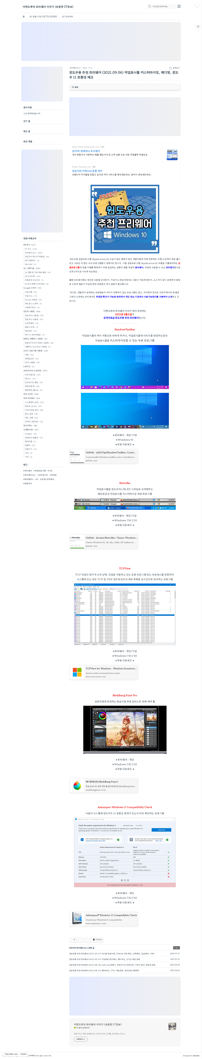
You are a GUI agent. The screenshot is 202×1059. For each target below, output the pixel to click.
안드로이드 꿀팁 (34, 382)
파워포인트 (32, 358)
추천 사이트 (31, 394)
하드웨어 (31, 330)
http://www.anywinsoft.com (86, 147)
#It (36, 479)
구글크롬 (31, 292)
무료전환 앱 (32, 386)
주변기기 (31, 449)
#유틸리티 (27, 483)
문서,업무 (31, 413)
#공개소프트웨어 (47, 479)
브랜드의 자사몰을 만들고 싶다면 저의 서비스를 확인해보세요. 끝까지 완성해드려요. (112, 174)
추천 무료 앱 (33, 374)
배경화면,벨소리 (33, 390)
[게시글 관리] (88, 939)
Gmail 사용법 (33, 299)
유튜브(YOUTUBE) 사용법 (39, 342)
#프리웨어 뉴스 (29, 474)
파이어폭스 (30, 425)
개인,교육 (31, 417)
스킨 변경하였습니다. (32, 113)
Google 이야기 (32, 287)
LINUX (28, 366)
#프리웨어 (27, 470)
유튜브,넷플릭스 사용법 (35, 338)
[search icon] (149, 6)
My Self (30, 264)
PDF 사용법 (32, 362)
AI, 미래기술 (31, 268)
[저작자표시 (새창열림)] (179, 940)
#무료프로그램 (40, 470)
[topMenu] (179, 6)
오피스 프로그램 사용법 (35, 350)
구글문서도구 (32, 307)
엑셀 (29, 354)
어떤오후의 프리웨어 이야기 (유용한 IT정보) (48, 6)
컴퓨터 (30, 445)
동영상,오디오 (33, 406)
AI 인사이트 (67, 16)
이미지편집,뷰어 (34, 409)
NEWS (29, 244)
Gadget (31, 433)
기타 (28, 456)
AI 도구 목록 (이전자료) (37, 283)
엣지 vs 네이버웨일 (35, 334)
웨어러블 (30, 441)
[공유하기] (81, 939)
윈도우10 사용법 (34, 315)
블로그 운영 (31, 327)
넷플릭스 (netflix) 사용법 (38, 346)
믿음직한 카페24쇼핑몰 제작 (87, 170)
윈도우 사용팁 (31, 311)
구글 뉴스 (31, 295)
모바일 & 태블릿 (34, 437)
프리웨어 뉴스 (75, 67)
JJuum (196, 1055)
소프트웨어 (32, 323)
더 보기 (176, 948)
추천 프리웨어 (31, 398)
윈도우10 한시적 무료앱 (37, 256)
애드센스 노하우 (33, 303)
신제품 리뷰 (30, 429)
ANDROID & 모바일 (35, 370)
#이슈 (50, 470)
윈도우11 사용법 (34, 319)
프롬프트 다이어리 (34, 280)
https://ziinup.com (81, 167)
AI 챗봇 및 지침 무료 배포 (37, 272)
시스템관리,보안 (34, 402)
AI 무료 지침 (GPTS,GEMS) (43, 16)
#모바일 (53, 474)
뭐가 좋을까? (32, 260)
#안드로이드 (43, 474)
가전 (28, 452)
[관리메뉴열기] (197, 5)
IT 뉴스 (31, 248)
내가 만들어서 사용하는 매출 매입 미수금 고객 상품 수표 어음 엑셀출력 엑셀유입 (109, 154)
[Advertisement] (101, 41)
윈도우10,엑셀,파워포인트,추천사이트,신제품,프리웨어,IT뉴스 (100, 1033)
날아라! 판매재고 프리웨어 (86, 150)
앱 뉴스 (30, 378)
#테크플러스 (28, 479)
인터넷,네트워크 (34, 421)
